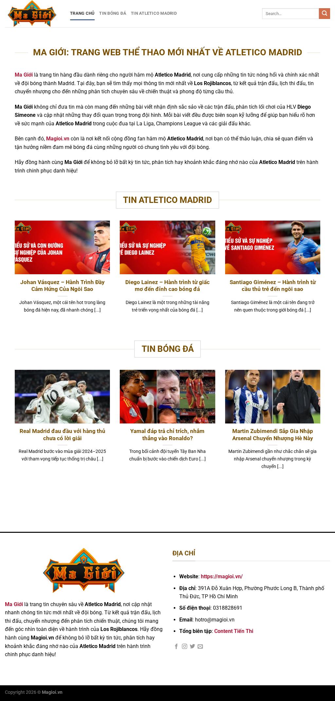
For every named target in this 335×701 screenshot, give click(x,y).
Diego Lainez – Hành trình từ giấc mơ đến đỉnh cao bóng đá (167, 286)
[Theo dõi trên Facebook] (176, 647)
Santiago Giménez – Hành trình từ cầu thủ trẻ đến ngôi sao (273, 286)
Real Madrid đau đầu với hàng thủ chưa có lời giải (62, 434)
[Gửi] (324, 13)
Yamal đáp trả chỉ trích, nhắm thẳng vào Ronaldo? (167, 434)
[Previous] (13, 275)
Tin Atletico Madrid (154, 13)
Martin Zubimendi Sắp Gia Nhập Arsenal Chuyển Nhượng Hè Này (272, 434)
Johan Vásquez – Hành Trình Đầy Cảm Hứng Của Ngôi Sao (62, 286)
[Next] (321, 275)
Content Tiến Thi (233, 631)
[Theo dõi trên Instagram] (184, 647)
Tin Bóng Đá (112, 13)
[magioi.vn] (32, 13)
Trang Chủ (82, 13)
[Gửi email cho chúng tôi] (200, 647)
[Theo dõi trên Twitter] (192, 647)
